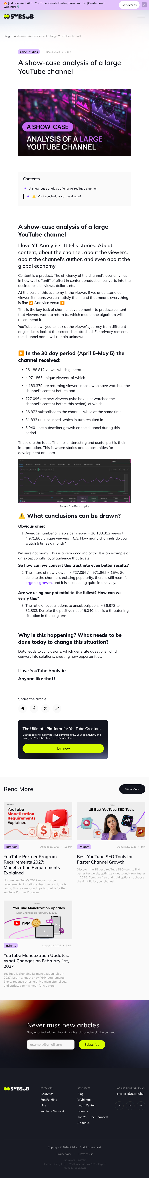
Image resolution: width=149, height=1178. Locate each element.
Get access (129, 5)
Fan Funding (49, 1099)
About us (83, 1123)
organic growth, (39, 582)
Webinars (84, 1099)
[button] (141, 16)
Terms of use (85, 1154)
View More (132, 789)
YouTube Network (53, 1111)
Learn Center (86, 1105)
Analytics (47, 1094)
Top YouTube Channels (92, 1117)
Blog (80, 1094)
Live (43, 1105)
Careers (82, 1111)
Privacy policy (63, 1154)
